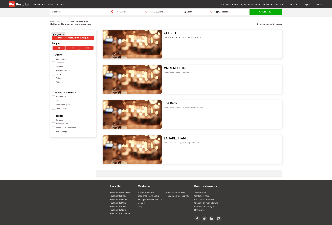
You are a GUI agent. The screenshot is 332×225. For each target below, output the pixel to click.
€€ (59, 48)
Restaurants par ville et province (49, 5)
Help (140, 206)
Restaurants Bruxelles (120, 192)
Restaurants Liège (118, 196)
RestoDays (199, 210)
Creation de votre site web (206, 203)
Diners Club (61, 108)
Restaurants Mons (118, 203)
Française (60, 63)
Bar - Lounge (61, 132)
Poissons (59, 82)
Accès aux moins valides (66, 128)
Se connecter (200, 192)
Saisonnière (61, 59)
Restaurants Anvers (119, 206)
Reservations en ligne (204, 206)
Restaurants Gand (118, 210)
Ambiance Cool (62, 124)
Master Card (61, 97)
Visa (58, 101)
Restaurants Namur (118, 199)
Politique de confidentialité (150, 199)
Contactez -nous (201, 196)
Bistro (58, 74)
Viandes (59, 67)
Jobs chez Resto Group (148, 196)
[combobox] (308, 4)
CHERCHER (265, 11)
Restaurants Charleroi (120, 213)
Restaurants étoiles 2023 (177, 196)
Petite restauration (63, 70)
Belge (58, 78)
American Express (63, 104)
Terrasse (59, 120)
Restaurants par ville (175, 192)
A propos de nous (146, 192)
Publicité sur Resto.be (204, 199)
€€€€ (86, 48)
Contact (141, 203)
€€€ (72, 48)
